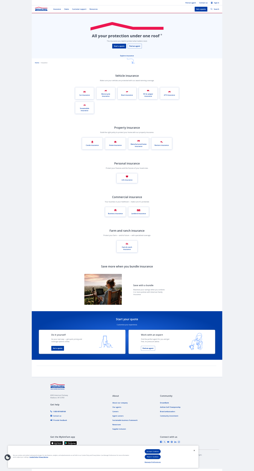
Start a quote (119, 46)
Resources (94, 9)
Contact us (203, 3)
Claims (66, 9)
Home (37, 63)
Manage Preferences (153, 462)
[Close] (194, 450)
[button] (7, 457)
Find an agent (190, 3)
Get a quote (57, 348)
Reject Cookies (152, 457)
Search (216, 9)
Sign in (216, 3)
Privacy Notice (43, 457)
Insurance (57, 9)
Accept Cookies (153, 451)
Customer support (79, 9)
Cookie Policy (33, 457)
